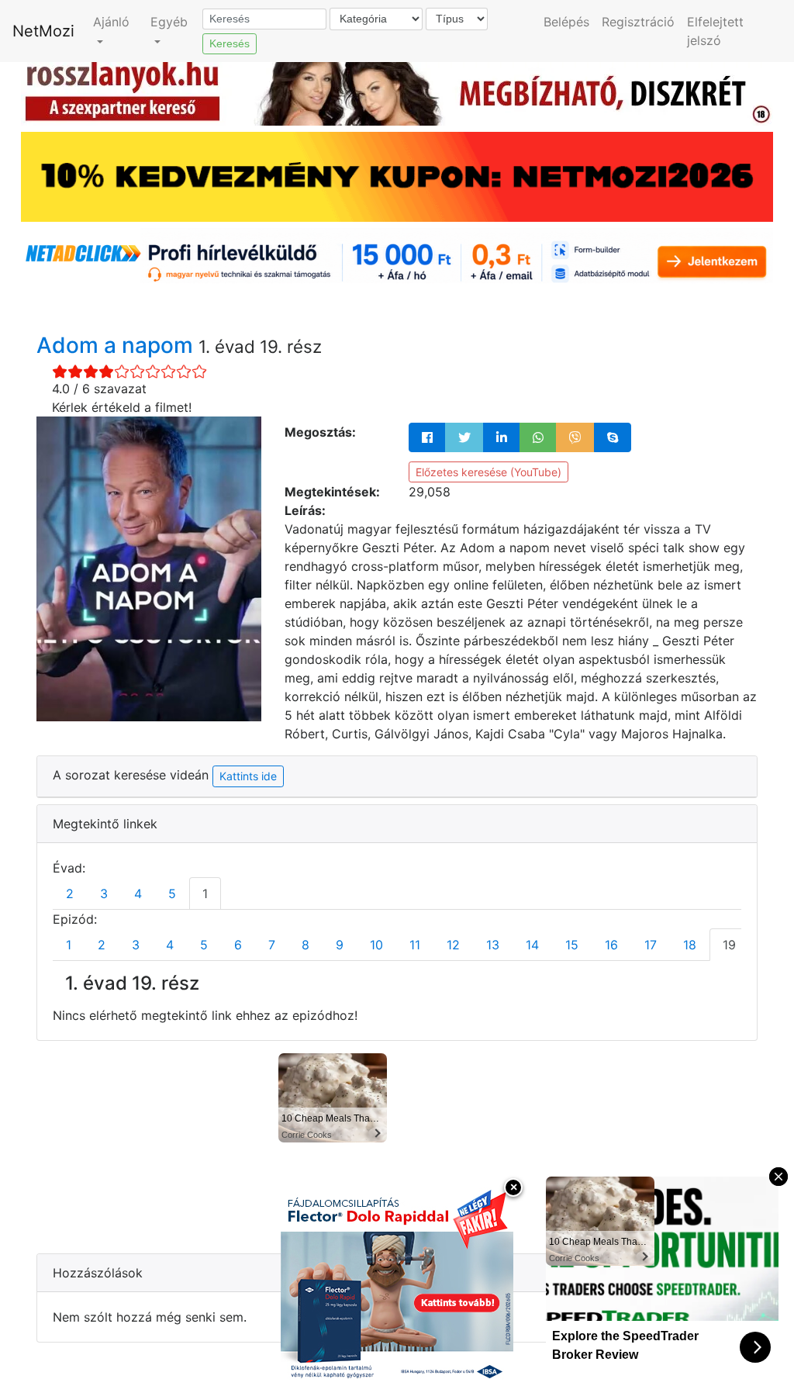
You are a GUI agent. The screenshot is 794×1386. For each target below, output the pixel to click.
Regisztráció (638, 21)
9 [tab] (339, 944)
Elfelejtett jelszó (715, 31)
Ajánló (111, 21)
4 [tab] (138, 893)
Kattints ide (248, 776)
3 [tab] (104, 893)
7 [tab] (271, 944)
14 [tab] (532, 944)
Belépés (566, 21)
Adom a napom (117, 345)
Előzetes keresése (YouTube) (488, 472)
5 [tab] (172, 893)
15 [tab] (571, 944)
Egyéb (169, 21)
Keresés (229, 43)
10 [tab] (376, 944)
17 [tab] (650, 944)
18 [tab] (689, 944)
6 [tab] (238, 944)
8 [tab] (305, 944)
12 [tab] (453, 944)
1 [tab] (205, 893)
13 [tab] (492, 944)
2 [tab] (70, 893)
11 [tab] (414, 944)
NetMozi (43, 31)
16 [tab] (611, 944)
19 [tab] (729, 944)
